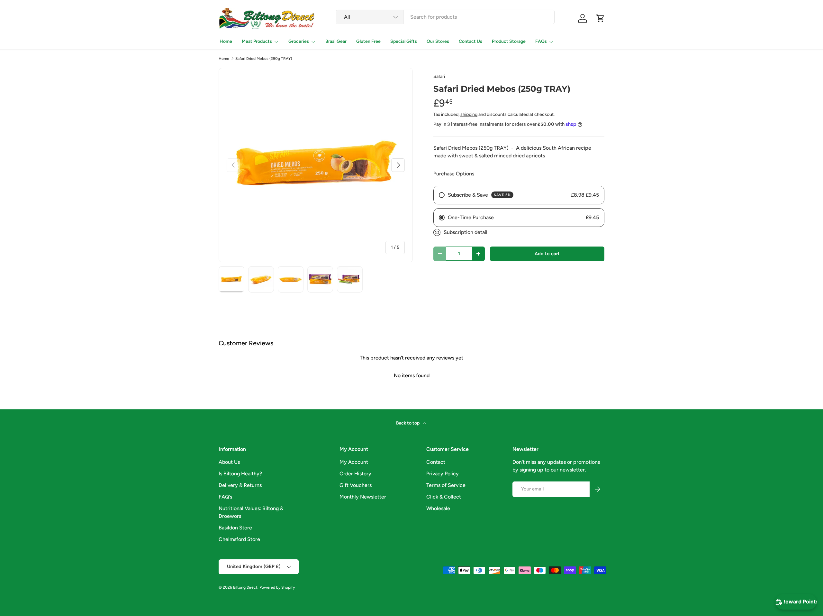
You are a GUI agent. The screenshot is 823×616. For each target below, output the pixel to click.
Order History (355, 474)
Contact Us (470, 41)
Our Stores (438, 41)
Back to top (408, 423)
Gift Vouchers (355, 485)
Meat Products (257, 41)
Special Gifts (403, 41)
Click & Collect (443, 497)
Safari (439, 76)
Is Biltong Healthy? (240, 474)
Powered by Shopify (277, 587)
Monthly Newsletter (362, 497)
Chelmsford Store (239, 539)
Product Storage (509, 41)
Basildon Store (235, 528)
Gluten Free (368, 41)
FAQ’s (225, 497)
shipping (468, 114)
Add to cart (547, 254)
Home (226, 41)
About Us (229, 462)
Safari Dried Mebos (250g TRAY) (263, 59)
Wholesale (438, 508)
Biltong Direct (245, 587)
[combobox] (445, 17)
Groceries (298, 41)
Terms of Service (446, 485)
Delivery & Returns (240, 485)
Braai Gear (336, 41)
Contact (435, 462)
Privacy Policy (442, 474)
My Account (353, 462)
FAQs (541, 41)
